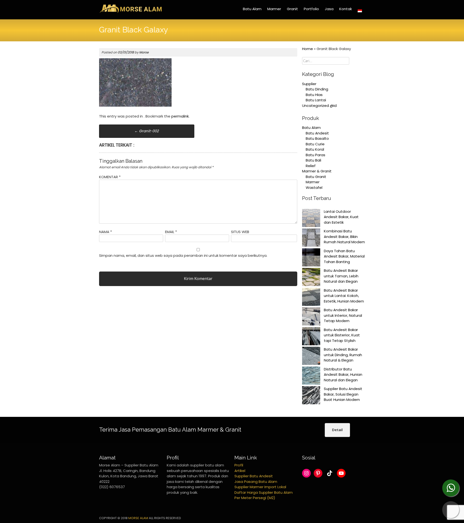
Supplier (309, 83)
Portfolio (311, 8)
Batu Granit (316, 176)
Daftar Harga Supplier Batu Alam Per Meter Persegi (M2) (263, 495)
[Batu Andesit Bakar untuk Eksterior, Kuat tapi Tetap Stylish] (311, 337)
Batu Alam (252, 8)
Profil (238, 465)
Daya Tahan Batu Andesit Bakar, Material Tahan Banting (344, 256)
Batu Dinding (317, 89)
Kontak (345, 8)
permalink (180, 116)
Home (307, 48)
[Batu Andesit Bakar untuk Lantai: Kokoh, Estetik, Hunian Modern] (311, 298)
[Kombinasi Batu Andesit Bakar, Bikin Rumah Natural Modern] (311, 238)
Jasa (329, 8)
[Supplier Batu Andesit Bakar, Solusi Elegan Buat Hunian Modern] (311, 396)
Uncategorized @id (319, 105)
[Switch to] (360, 10)
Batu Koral (315, 149)
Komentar (110, 176)
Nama (105, 231)
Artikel (239, 470)
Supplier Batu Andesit (253, 476)
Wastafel (314, 187)
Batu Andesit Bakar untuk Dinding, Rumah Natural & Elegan (343, 355)
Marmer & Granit (317, 171)
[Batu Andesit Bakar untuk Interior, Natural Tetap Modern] (311, 317)
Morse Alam (138, 518)
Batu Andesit (317, 133)
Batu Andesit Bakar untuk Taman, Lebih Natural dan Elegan (341, 276)
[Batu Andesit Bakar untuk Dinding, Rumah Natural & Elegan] (311, 357)
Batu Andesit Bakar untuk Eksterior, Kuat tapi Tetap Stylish (342, 335)
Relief (311, 165)
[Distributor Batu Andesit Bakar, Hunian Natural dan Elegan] (311, 376)
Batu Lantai (316, 100)
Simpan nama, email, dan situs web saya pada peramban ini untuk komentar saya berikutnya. (183, 255)
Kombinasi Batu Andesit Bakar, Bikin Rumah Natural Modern (344, 236)
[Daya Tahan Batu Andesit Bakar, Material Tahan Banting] (311, 258)
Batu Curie (315, 144)
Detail (337, 429)
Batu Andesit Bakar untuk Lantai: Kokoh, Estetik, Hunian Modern (344, 296)
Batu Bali (313, 160)
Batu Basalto (317, 138)
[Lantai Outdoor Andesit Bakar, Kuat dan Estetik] (311, 219)
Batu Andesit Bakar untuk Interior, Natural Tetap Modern (343, 315)
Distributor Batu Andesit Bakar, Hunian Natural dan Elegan (343, 375)
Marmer (274, 8)
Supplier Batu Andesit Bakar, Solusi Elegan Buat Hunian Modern (343, 394)
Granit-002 (146, 130)
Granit (292, 8)
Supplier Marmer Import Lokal (260, 486)
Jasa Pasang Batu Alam (255, 481)
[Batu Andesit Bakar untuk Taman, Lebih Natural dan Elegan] (311, 278)
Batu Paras (315, 154)
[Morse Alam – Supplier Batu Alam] (130, 12)
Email (171, 231)
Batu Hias (314, 94)
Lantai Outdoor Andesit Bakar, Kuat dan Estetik (341, 217)
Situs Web (240, 231)
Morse (144, 52)
